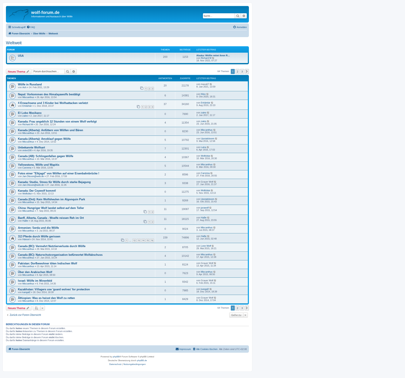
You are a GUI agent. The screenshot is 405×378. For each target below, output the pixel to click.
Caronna (26, 167)
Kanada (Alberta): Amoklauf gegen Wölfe (44, 138)
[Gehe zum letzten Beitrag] (211, 84)
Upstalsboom (207, 138)
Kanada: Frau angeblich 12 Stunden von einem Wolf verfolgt (57, 121)
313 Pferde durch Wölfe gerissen (39, 236)
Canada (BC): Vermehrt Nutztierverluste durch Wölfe (51, 246)
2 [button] (237, 71)
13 (139, 240)
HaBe (25, 220)
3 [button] (242, 71)
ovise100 (27, 150)
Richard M (206, 58)
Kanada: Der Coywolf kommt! (37, 190)
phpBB (116, 356)
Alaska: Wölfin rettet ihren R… (213, 55)
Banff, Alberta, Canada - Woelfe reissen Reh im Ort (51, 217)
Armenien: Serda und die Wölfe (38, 227)
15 (148, 240)
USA (21, 55)
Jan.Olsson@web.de (33, 176)
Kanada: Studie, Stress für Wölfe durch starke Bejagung (54, 182)
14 (143, 240)
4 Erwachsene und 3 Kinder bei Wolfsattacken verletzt (53, 103)
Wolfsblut (205, 156)
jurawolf (205, 207)
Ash (24, 87)
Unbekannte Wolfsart (31, 147)
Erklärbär (27, 106)
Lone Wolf (206, 246)
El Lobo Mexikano (30, 112)
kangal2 (26, 292)
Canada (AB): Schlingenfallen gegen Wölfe (45, 156)
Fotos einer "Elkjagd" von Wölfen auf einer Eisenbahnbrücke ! (58, 173)
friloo (203, 94)
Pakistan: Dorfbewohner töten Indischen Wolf (47, 263)
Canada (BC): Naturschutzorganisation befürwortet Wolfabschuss (60, 254)
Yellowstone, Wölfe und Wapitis (38, 164)
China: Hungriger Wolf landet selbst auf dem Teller (51, 208)
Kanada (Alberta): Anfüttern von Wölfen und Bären (50, 130)
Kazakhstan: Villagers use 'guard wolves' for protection (54, 289)
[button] (247, 71)
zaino (25, 115)
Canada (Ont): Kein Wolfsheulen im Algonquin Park (51, 199)
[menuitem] (31, 27)
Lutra (203, 147)
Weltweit (14, 42)
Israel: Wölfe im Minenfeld (35, 280)
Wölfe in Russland (30, 84)
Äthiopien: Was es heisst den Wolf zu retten (46, 298)
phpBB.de (142, 360)
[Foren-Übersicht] (19, 13)
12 (134, 240)
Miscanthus (28, 97)
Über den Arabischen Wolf (35, 272)
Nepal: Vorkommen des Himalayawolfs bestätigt (49, 94)
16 (152, 240)
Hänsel (26, 239)
